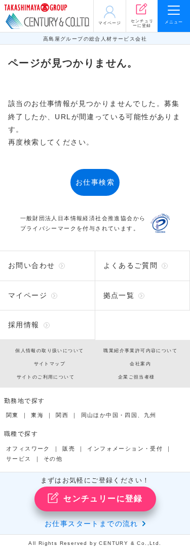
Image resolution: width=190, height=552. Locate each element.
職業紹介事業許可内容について (140, 350)
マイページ (27, 295)
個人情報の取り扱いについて (49, 350)
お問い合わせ (31, 265)
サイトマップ (49, 363)
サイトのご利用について (45, 377)
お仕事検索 (95, 182)
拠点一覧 (119, 295)
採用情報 (24, 325)
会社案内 (140, 363)
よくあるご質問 (130, 265)
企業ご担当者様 (136, 377)
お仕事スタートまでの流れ (91, 524)
